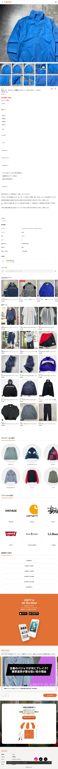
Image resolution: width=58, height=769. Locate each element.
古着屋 (2, 754)
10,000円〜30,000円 (29, 576)
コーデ (2, 759)
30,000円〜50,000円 (29, 581)
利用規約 (14, 756)
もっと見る (50, 695)
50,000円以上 (29, 587)
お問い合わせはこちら (29, 717)
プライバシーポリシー (16, 759)
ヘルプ (13, 754)
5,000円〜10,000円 (29, 571)
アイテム (3, 756)
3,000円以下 (29, 560)
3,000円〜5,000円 (29, 566)
